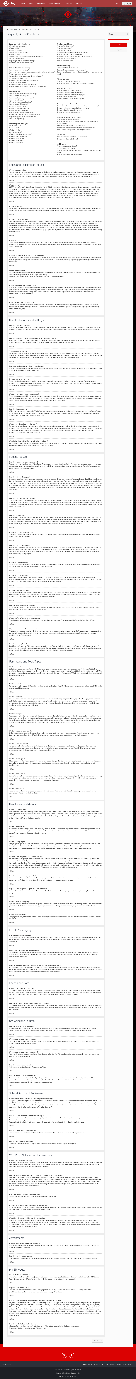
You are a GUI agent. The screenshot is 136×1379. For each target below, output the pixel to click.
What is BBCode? (15, 126)
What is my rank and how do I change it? (22, 84)
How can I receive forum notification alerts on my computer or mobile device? (77, 122)
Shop (31, 3)
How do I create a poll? (16, 100)
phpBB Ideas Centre (16, 1292)
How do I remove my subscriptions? (68, 112)
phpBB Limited (65, 1277)
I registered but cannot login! (18, 52)
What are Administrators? (65, 46)
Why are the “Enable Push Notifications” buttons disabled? (76, 128)
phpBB (33, 385)
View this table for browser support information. (37, 1224)
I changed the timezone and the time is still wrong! (26, 76)
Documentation (54, 3)
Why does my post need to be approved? (22, 116)
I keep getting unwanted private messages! (71, 70)
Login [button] (119, 45)
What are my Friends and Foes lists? (69, 81)
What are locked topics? (17, 140)
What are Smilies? (15, 130)
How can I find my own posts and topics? (70, 99)
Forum (23, 3)
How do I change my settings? (19, 70)
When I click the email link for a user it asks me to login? (27, 86)
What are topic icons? (16, 142)
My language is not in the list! (18, 78)
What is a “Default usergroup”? (67, 58)
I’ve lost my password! (16, 58)
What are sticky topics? (17, 138)
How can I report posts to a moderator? (22, 112)
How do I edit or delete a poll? (19, 104)
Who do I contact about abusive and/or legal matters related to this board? (79, 151)
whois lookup (57, 1305)
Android (36, 1186)
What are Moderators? (64, 48)
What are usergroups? (64, 50)
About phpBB (60, 1279)
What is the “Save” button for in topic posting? (24, 114)
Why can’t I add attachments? (19, 108)
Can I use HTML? (14, 128)
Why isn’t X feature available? (66, 148)
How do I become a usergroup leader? (69, 54)
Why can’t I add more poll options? (20, 102)
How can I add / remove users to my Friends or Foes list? (75, 83)
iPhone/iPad (28, 1186)
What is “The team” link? (65, 61)
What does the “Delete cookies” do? (21, 63)
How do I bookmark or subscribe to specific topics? (73, 108)
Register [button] (119, 50)
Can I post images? (15, 132)
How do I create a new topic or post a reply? (23, 94)
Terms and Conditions (63, 1373)
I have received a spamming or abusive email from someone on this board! (79, 73)
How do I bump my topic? (17, 119)
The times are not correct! (18, 74)
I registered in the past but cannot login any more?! (26, 56)
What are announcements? (18, 136)
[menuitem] (117, 3)
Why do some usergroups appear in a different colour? (75, 56)
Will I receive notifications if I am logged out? (71, 125)
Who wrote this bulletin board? (67, 146)
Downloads (41, 3)
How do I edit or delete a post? (19, 96)
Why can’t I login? (15, 54)
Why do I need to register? (17, 46)
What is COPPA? (14, 48)
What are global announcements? (20, 134)
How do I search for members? (67, 96)
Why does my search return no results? (70, 92)
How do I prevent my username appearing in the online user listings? (32, 72)
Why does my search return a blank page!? (71, 94)
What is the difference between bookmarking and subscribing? (78, 106)
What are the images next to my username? (24, 80)
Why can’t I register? (16, 50)
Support (79, 3)
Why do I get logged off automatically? (22, 61)
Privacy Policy (76, 1373)
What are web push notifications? (68, 119)
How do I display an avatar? (18, 82)
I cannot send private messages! (67, 68)
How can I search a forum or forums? (69, 90)
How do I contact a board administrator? (70, 154)
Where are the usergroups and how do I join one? (73, 52)
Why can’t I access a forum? (18, 106)
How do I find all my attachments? (68, 139)
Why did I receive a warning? (18, 110)
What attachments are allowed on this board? (72, 137)
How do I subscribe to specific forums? (69, 110)
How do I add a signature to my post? (21, 98)
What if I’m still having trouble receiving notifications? (74, 130)
